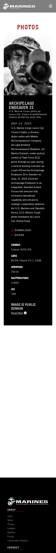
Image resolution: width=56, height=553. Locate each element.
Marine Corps (28, 501)
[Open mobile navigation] (50, 6)
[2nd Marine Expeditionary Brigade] (19, 6)
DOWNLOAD (22, 230)
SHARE (19, 235)
